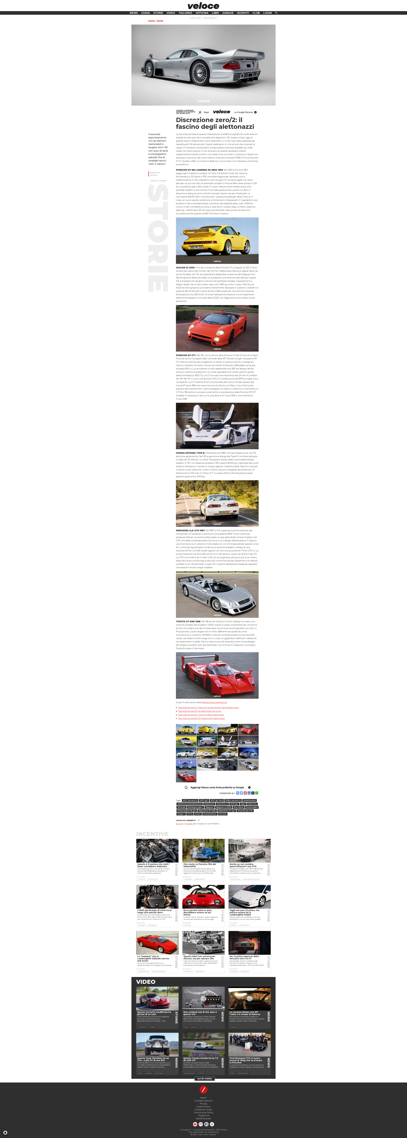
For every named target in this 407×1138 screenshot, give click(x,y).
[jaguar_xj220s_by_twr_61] (248, 729)
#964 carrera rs (233, 800)
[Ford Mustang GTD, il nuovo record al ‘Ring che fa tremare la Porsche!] (249, 1045)
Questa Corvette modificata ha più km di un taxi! (154, 1013)
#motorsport (189, 1073)
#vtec (198, 814)
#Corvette (142, 1027)
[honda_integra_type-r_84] (207, 753)
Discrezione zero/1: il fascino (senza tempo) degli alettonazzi (208, 707)
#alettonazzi (249, 800)
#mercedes (252, 807)
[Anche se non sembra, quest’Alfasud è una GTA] (250, 851)
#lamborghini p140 (159, 971)
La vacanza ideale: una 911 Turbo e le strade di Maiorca (244, 1013)
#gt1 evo (252, 804)
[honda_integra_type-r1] (186, 753)
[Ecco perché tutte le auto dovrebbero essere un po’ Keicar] (203, 897)
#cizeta (233, 925)
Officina (202, 12)
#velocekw (195, 18)
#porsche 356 (199, 879)
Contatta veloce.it (203, 1100)
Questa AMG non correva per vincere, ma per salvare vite (199, 957)
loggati (188, 823)
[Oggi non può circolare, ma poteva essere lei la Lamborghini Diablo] (250, 897)
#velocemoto (210, 18)
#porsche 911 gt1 (226, 811)
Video (171, 12)
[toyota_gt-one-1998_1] (186, 776)
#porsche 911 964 (207, 811)
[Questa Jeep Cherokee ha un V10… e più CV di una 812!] (157, 1045)
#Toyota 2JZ (153, 879)
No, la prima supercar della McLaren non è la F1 (244, 957)
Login (267, 12)
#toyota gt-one (245, 811)
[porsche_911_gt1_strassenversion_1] (227, 741)
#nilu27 (194, 1027)
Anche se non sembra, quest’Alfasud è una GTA (243, 865)
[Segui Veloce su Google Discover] (217, 111)
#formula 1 (188, 971)
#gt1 (243, 804)
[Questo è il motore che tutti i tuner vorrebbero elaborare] (157, 851)
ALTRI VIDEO (204, 1078)
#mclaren (234, 971)
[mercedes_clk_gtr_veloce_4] (207, 765)
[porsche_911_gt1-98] (248, 741)
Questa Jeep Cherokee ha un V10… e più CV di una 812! (153, 1059)
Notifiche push (203, 1118)
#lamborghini (143, 971)
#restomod (159, 1073)
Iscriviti (243, 12)
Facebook (206, 1124)
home (151, 21)
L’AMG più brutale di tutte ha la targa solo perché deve (154, 911)
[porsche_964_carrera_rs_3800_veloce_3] (207, 729)
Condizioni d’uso (203, 1109)
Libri (215, 12)
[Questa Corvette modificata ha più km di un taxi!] (157, 998)
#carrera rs (222, 804)
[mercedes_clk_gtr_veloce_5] (227, 765)
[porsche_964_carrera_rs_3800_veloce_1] (186, 729)
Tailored (185, 12)
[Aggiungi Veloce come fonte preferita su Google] (217, 787)
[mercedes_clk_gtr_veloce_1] (248, 753)
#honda (181, 807)
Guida (145, 12)
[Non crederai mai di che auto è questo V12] (203, 998)
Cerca (276, 13)
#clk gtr (234, 804)
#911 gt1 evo (217, 800)
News (134, 12)
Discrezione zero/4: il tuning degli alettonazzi (201, 715)
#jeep (140, 1073)
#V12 (189, 814)
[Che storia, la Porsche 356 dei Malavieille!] (203, 851)
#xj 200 (222, 814)
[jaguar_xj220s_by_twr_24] (227, 729)
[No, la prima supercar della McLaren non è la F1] (250, 943)
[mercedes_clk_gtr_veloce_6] (248, 765)
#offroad (148, 1073)
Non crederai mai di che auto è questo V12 (200, 1013)
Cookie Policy (203, 1106)
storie (160, 21)
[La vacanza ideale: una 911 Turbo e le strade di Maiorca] (249, 998)
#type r (181, 814)
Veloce (203, 5)
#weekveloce (210, 814)
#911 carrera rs (190, 800)
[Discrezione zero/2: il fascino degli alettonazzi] (203, 65)
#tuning (152, 1027)
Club (256, 12)
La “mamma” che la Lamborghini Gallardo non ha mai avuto (153, 958)
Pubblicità (203, 1115)
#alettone (209, 804)
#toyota (141, 879)
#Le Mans (238, 807)
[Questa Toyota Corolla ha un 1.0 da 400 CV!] (203, 1045)
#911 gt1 (204, 800)
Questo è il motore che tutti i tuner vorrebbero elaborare (153, 865)
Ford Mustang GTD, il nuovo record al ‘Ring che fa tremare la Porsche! (245, 1060)
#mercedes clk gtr (187, 811)
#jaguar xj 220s (223, 807)
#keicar (187, 925)
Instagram (201, 1124)
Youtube (195, 1124)
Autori (203, 1097)
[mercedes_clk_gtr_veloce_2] (186, 765)
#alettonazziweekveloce (214, 702)
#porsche (188, 879)
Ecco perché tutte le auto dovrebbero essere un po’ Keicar (197, 912)
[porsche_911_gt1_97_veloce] (186, 741)
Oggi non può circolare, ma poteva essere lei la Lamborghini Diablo (244, 912)
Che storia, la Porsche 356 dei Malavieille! (199, 865)
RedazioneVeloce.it (155, 173)
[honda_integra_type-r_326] (227, 753)
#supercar (245, 971)
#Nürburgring (243, 1073)
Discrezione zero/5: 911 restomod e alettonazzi (201, 718)
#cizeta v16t (244, 925)
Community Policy (203, 1112)
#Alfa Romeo (235, 879)
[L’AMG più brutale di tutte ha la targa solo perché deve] (157, 897)
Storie (158, 12)
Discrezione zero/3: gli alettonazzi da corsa (199, 711)
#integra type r (195, 807)
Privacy (203, 1103)
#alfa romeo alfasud (251, 879)
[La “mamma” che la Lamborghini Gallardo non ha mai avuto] (157, 943)
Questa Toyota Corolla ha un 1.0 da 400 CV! (200, 1059)
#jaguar (209, 807)
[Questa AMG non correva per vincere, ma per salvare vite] (203, 943)
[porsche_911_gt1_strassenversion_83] (207, 741)
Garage (227, 12)
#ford (232, 1073)
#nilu (186, 1027)
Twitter (212, 1124)
